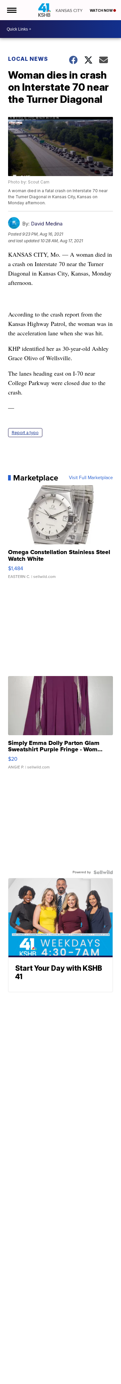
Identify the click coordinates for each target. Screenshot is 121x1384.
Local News (28, 58)
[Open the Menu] (11, 10)
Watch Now (101, 10)
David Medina (47, 223)
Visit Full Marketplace (91, 477)
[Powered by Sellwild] (103, 872)
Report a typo (25, 432)
